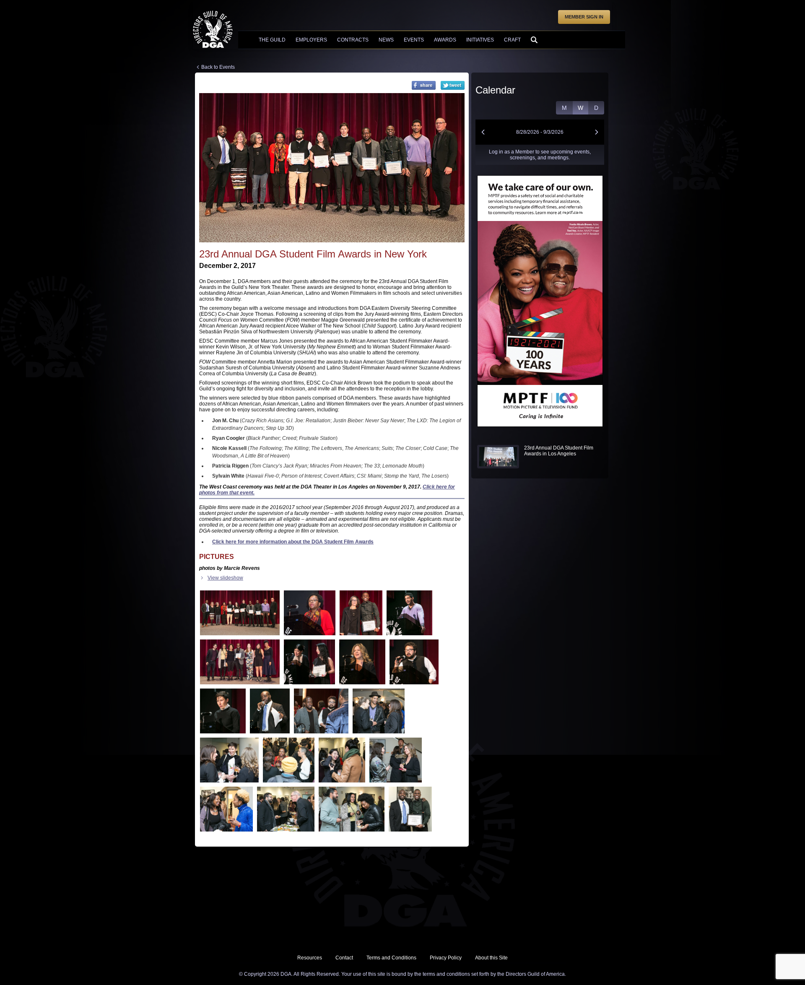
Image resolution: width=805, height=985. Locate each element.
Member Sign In (584, 16)
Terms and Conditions (391, 958)
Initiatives (480, 40)
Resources (309, 958)
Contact (344, 958)
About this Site (491, 958)
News (386, 40)
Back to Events (218, 67)
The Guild (272, 40)
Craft (512, 40)
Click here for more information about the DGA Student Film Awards (293, 542)
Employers (311, 40)
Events (414, 40)
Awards (445, 40)
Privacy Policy (446, 958)
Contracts (353, 40)
